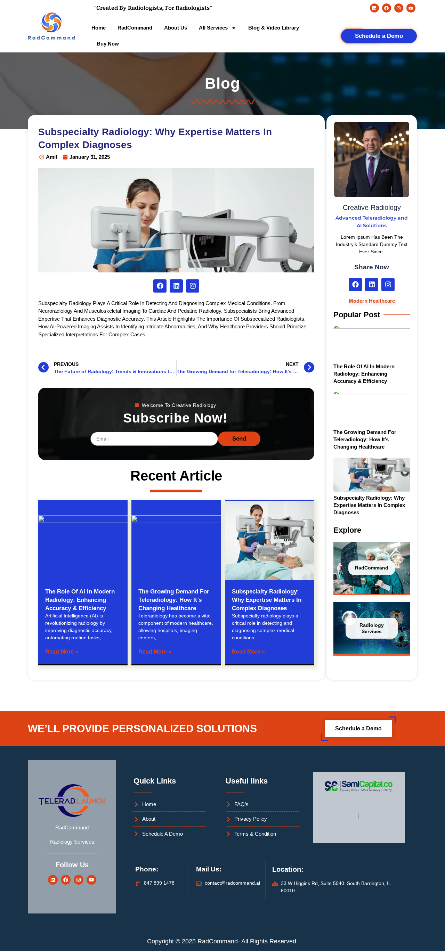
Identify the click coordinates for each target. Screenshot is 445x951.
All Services (213, 28)
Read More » (61, 652)
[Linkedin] (374, 8)
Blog (223, 83)
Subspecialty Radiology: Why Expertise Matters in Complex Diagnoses (266, 600)
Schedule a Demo (379, 36)
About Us (175, 28)
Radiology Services (371, 628)
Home (98, 28)
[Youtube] (410, 8)
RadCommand (135, 28)
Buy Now (108, 44)
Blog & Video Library (273, 28)
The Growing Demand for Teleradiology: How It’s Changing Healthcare (173, 600)
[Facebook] (386, 8)
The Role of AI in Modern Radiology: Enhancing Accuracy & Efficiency (80, 600)
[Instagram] (398, 8)
